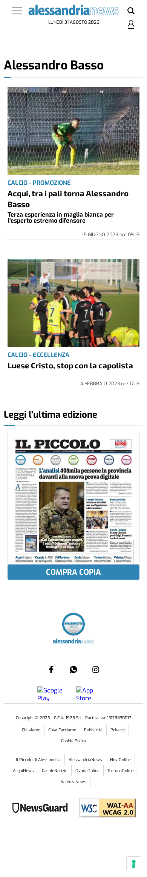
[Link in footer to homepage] (73, 625)
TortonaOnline (120, 771)
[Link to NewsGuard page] (42, 808)
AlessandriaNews (85, 760)
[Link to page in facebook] (51, 669)
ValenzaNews (73, 782)
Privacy (117, 730)
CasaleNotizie (54, 771)
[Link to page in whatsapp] (73, 669)
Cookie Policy (73, 741)
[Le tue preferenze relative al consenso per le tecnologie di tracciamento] (134, 864)
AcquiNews (23, 771)
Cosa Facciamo (62, 730)
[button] (131, 11)
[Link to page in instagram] (95, 669)
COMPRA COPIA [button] (73, 572)
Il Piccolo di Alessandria (38, 760)
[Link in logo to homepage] (73, 11)
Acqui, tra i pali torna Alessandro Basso (68, 198)
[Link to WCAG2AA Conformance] (105, 809)
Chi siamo (31, 730)
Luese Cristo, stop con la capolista (70, 365)
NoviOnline (120, 760)
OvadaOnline (87, 771)
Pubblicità (93, 730)
